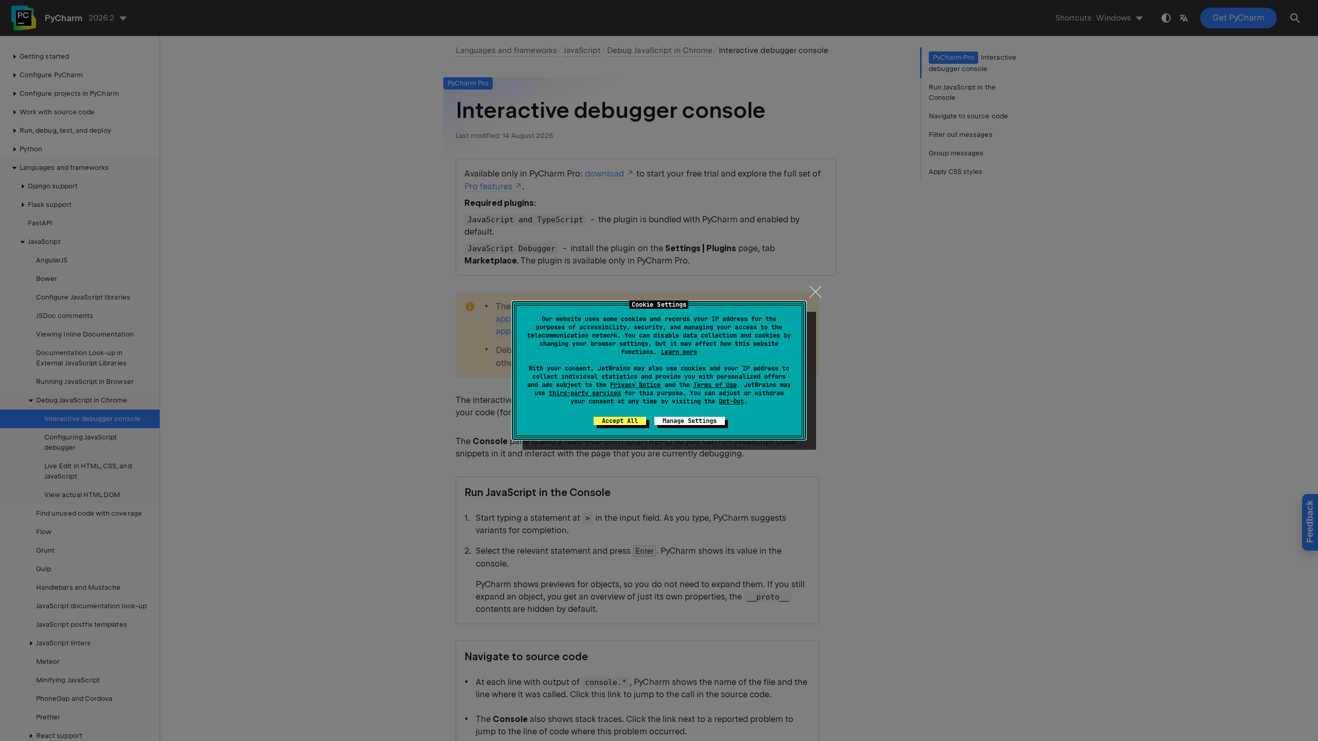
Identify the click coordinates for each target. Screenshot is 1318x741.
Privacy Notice (635, 385)
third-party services (585, 393)
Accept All (620, 421)
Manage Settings (690, 421)
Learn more (679, 352)
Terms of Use (715, 385)
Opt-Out (731, 401)
